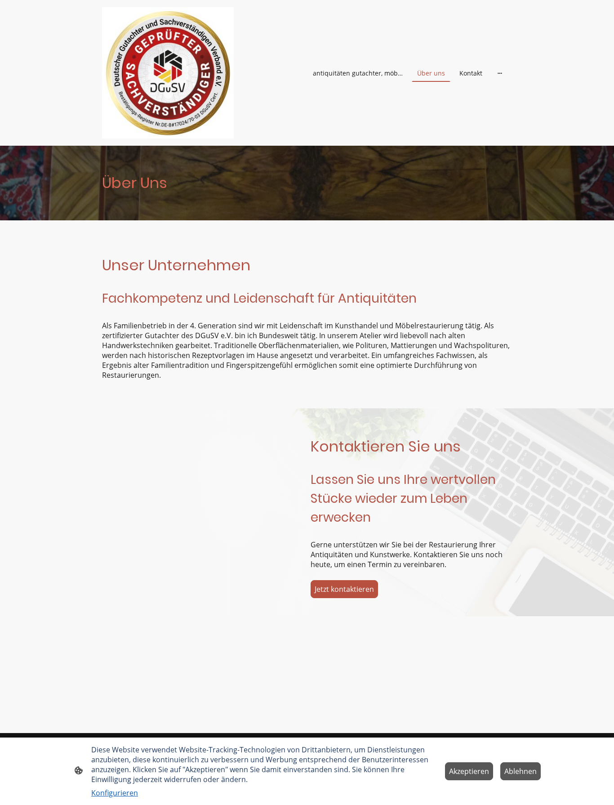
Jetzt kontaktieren (344, 589)
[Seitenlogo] (168, 73)
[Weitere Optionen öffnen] (499, 73)
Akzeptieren (469, 771)
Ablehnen (520, 771)
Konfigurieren (114, 793)
